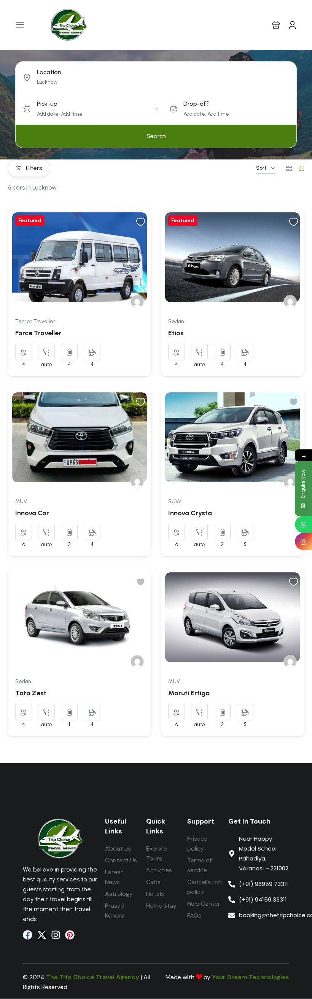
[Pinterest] (70, 935)
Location (49, 72)
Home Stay (161, 906)
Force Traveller (38, 333)
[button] (276, 25)
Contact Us (121, 860)
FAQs (194, 915)
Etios (176, 333)
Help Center (203, 904)
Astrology (119, 894)
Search (156, 136)
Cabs (153, 882)
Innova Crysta (190, 513)
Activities (159, 870)
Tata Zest (30, 693)
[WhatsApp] (303, 524)
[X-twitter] (41, 935)
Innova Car (32, 513)
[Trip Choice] (137, 301)
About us (118, 848)
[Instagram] (55, 935)
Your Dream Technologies (250, 977)
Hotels (155, 894)
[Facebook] (27, 935)
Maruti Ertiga (189, 693)
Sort (261, 168)
